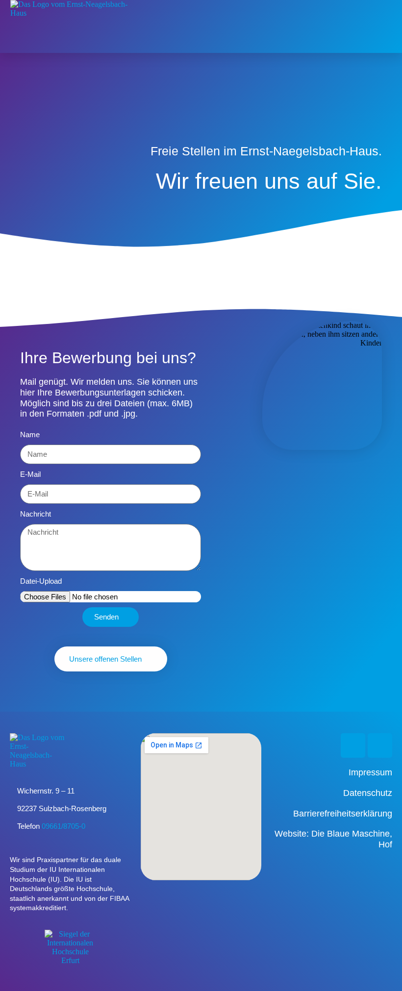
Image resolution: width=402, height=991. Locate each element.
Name (30, 434)
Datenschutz (367, 793)
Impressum (370, 772)
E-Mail (30, 474)
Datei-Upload (41, 581)
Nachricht (35, 514)
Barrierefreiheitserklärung (342, 813)
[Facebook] (380, 745)
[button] (385, 26)
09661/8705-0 (63, 826)
